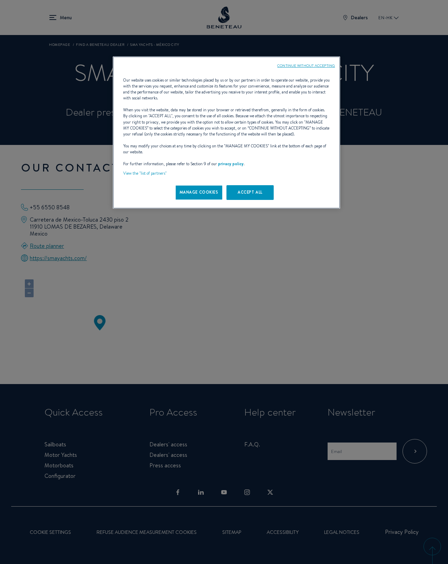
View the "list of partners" (145, 173)
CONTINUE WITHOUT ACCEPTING (306, 65)
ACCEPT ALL (250, 192)
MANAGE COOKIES (199, 192)
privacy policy (231, 164)
